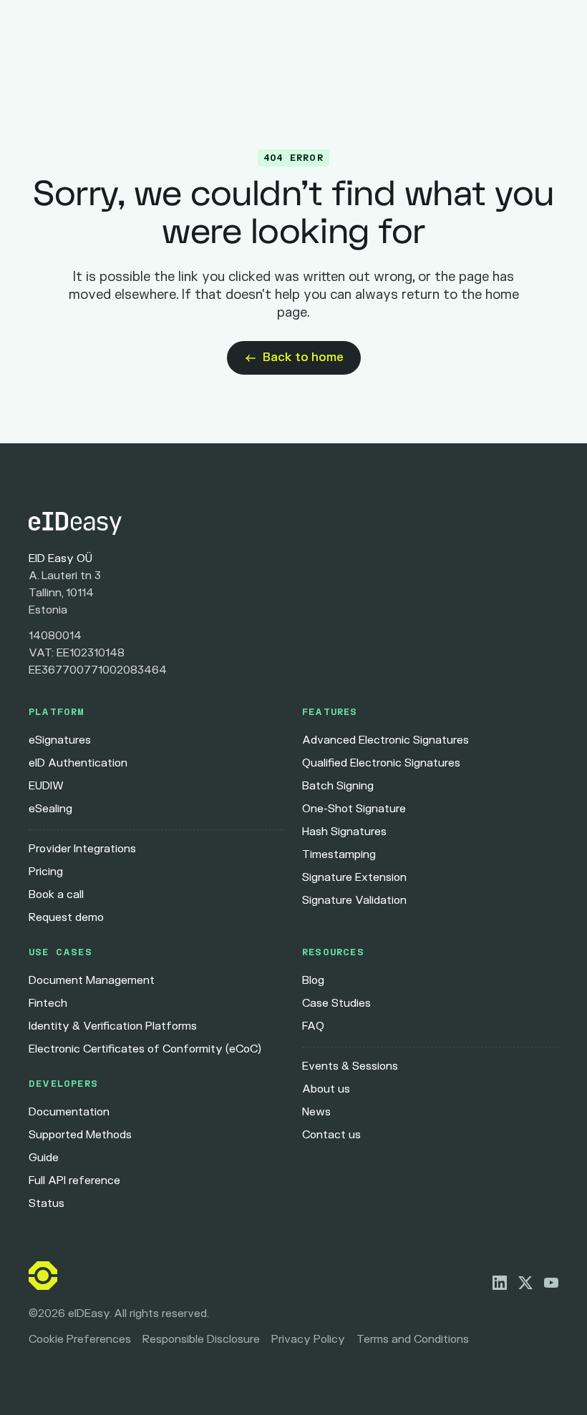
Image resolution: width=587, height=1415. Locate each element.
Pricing (46, 872)
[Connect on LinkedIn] (500, 1283)
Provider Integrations (82, 849)
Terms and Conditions (412, 1339)
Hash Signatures (344, 832)
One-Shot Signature (354, 809)
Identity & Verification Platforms (113, 1026)
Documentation (69, 1112)
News (316, 1112)
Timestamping (339, 855)
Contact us (331, 1135)
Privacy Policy (308, 1339)
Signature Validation (354, 900)
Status (46, 1204)
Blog (313, 980)
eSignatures (60, 740)
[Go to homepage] (293, 523)
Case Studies (336, 1003)
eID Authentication (78, 763)
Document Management (92, 980)
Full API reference (74, 1181)
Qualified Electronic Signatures (381, 763)
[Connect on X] (525, 1283)
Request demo (66, 918)
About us (326, 1089)
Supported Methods (80, 1135)
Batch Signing (338, 786)
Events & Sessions (350, 1066)
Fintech (48, 1003)
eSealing (50, 809)
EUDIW (46, 786)
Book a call (56, 895)
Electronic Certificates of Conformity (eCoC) (145, 1049)
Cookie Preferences (80, 1339)
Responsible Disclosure (201, 1339)
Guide (44, 1158)
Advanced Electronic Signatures (385, 740)
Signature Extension (354, 877)
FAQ (313, 1026)
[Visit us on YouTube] (551, 1283)
